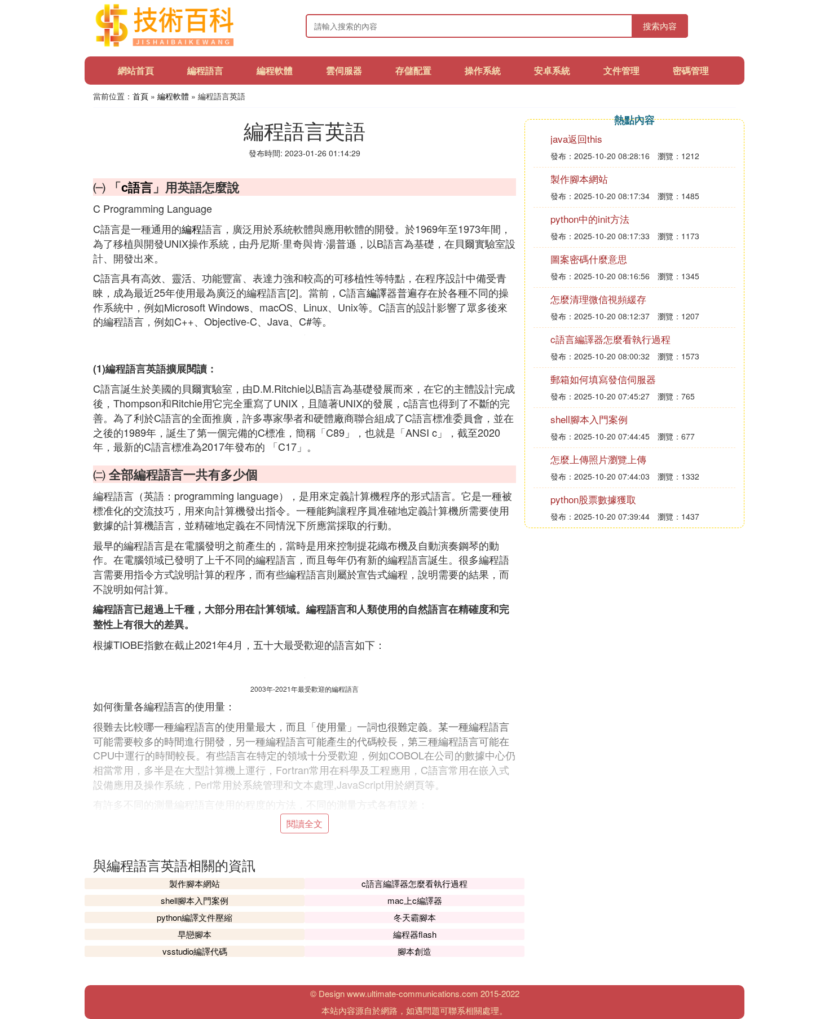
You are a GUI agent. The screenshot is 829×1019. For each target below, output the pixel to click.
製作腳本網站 (194, 883)
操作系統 (483, 70)
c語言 (137, 187)
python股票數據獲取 (593, 499)
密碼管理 (691, 70)
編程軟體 (275, 70)
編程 (192, 228)
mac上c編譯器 (414, 900)
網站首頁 (136, 70)
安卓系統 (552, 70)
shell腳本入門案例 (194, 900)
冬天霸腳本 (415, 917)
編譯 (377, 292)
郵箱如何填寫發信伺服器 (603, 379)
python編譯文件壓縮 (194, 917)
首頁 (140, 96)
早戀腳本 (194, 934)
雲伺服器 (344, 70)
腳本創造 (414, 951)
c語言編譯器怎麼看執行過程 (414, 883)
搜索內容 (660, 26)
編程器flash (414, 934)
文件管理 (621, 70)
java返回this (576, 138)
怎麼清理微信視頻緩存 (598, 299)
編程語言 (205, 70)
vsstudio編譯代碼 (194, 951)
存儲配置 (413, 70)
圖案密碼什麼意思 (588, 259)
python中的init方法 (589, 219)
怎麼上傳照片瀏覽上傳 (598, 459)
